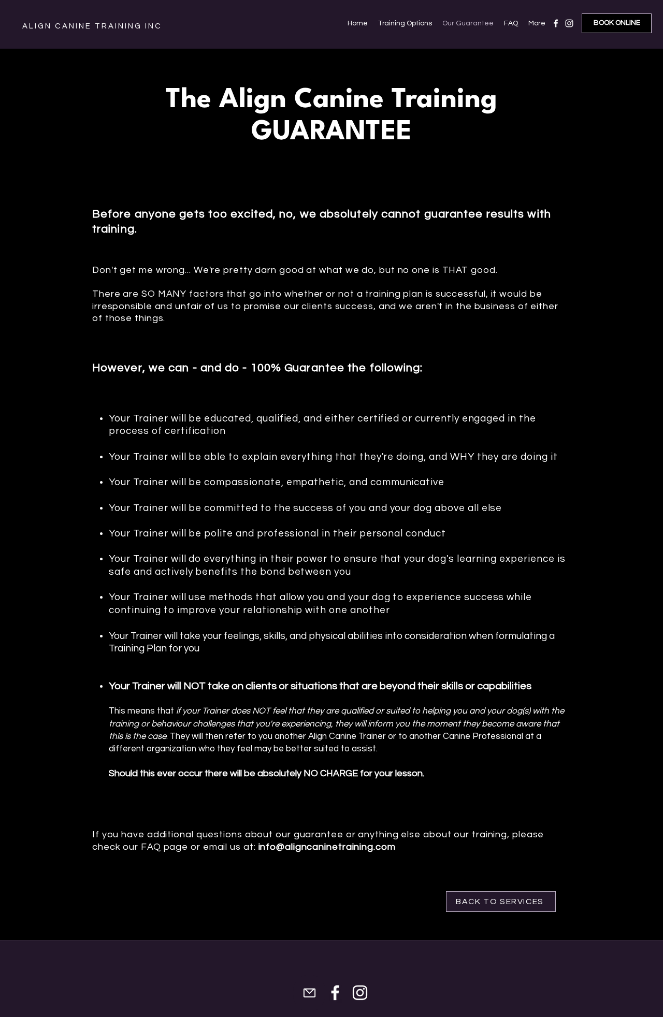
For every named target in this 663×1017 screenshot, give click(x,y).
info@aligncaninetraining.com (327, 847)
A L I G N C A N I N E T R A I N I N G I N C (91, 26)
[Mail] (309, 993)
